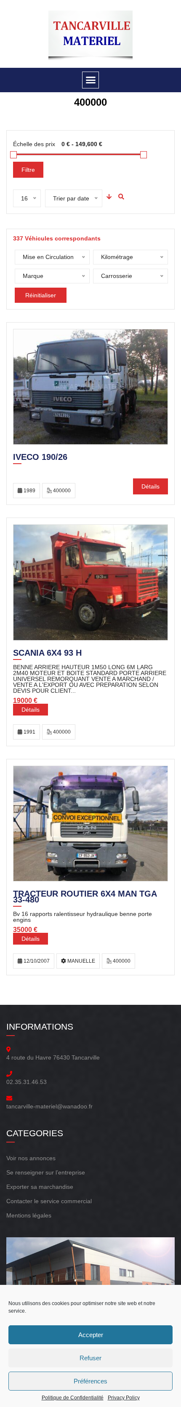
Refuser (90, 1358)
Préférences (90, 1381)
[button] (90, 80)
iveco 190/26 (40, 458)
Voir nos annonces (31, 1158)
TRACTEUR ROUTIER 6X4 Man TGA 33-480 (85, 897)
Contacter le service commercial (49, 1201)
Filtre (28, 169)
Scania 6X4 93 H (47, 653)
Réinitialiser (40, 295)
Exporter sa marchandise (39, 1186)
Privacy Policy (124, 1398)
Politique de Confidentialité (73, 1398)
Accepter (90, 1334)
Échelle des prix (34, 144)
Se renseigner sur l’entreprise (45, 1172)
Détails (150, 486)
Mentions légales (28, 1215)
